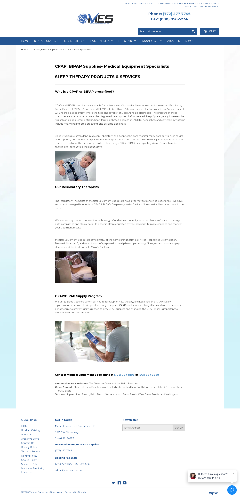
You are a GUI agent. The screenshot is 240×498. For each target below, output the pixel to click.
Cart (212, 31)
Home (25, 40)
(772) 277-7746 (177, 14)
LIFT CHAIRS (126, 40)
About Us (26, 434)
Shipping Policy (30, 464)
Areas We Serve (30, 438)
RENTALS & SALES (45, 40)
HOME (25, 426)
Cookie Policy (29, 460)
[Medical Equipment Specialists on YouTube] (125, 483)
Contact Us (27, 443)
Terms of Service (30, 451)
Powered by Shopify (75, 492)
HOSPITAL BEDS (100, 40)
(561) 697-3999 (149, 374)
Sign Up (179, 428)
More (188, 40)
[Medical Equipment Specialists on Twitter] (113, 483)
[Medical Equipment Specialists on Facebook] (119, 483)
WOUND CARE (151, 40)
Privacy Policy (29, 447)
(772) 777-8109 (124, 374)
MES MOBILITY (73, 40)
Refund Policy (29, 455)
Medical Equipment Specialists (45, 492)
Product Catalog (30, 430)
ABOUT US (173, 40)
